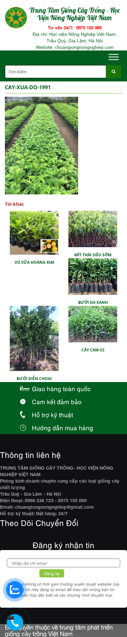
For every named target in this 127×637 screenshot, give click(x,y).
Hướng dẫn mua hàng (62, 427)
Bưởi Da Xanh (93, 302)
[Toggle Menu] (113, 57)
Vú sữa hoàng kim (34, 262)
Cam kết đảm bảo (57, 401)
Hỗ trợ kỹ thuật (52, 414)
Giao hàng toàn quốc (61, 388)
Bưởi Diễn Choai (34, 378)
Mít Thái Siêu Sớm (92, 255)
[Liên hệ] (13, 616)
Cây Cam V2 (93, 350)
